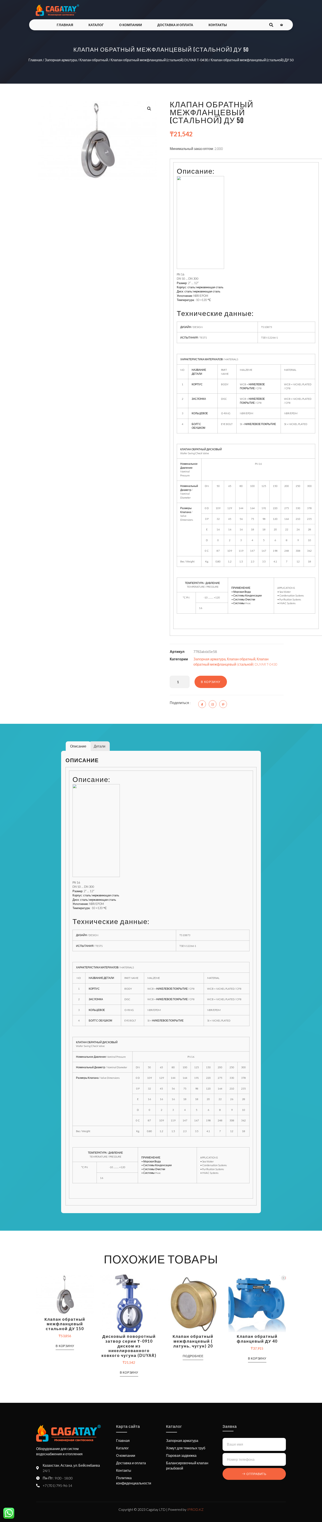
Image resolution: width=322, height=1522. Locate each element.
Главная (65, 25)
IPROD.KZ (195, 1509)
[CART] (281, 25)
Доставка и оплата (175, 25)
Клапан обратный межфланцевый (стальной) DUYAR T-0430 (159, 60)
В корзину (211, 682)
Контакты (218, 25)
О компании (130, 25)
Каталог (96, 25)
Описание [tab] (78, 746)
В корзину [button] (65, 1346)
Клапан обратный (94, 60)
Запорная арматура (61, 60)
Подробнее (193, 1356)
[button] (149, 109)
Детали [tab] (99, 746)
